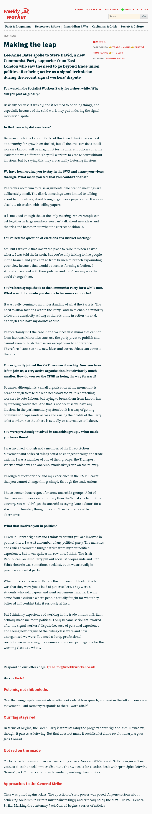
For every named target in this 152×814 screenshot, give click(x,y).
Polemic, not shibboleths (26, 689)
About (79, 9)
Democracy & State (47, 26)
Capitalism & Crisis (104, 26)
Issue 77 (101, 41)
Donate (129, 9)
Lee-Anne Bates (115, 58)
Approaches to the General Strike (33, 783)
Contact (142, 9)
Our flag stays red (19, 717)
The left (117, 52)
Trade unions (121, 47)
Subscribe (111, 9)
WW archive (93, 9)
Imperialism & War (76, 26)
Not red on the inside (22, 750)
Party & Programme (18, 26)
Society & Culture (132, 26)
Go (144, 16)
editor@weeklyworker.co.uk (73, 667)
